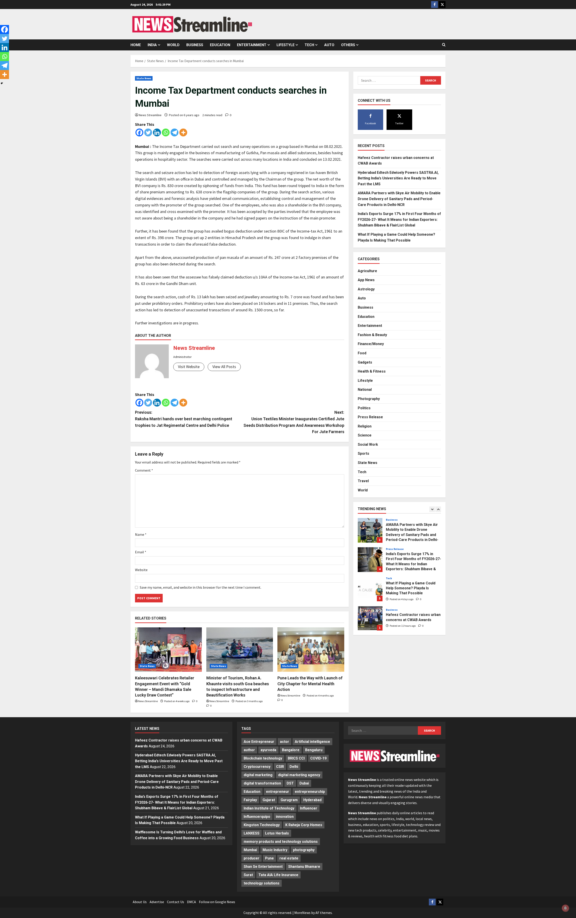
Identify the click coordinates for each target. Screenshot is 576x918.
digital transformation (262, 783)
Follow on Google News (217, 902)
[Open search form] (444, 45)
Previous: (183, 419)
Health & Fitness (372, 371)
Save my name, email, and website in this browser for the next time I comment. (200, 587)
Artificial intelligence (312, 741)
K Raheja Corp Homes (303, 825)
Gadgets (365, 362)
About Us (140, 902)
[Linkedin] (157, 132)
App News (366, 280)
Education (220, 45)
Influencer (308, 808)
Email (140, 552)
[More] (183, 132)
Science (364, 435)
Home (135, 45)
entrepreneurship (310, 791)
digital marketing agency (299, 775)
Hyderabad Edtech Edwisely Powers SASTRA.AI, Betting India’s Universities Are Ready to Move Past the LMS (398, 178)
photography (304, 850)
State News (143, 78)
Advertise (157, 902)
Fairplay (250, 800)
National (365, 389)
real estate (288, 858)
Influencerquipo (257, 816)
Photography (369, 399)
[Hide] (2, 83)
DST (290, 783)
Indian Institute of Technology (269, 808)
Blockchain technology (263, 758)
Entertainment (251, 45)
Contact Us (175, 902)
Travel (363, 481)
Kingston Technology (262, 825)
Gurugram (289, 800)
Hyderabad (312, 800)
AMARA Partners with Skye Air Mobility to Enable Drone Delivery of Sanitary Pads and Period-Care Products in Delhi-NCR (399, 199)
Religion (364, 426)
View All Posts (224, 366)
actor (284, 741)
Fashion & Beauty (372, 335)
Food (362, 353)
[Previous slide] (432, 509)
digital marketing (258, 775)
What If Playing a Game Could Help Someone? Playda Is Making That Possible (370, 589)
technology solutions (261, 883)
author (249, 750)
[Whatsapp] (166, 132)
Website (141, 570)
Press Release (370, 417)
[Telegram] (174, 132)
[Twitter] (148, 132)
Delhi (294, 766)
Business (194, 45)
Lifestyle (286, 45)
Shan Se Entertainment (263, 866)
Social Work (368, 444)
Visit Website (189, 366)
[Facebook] (139, 132)
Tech (309, 45)
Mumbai (250, 850)
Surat (248, 875)
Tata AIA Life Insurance (278, 875)
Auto (329, 45)
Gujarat (269, 800)
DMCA (191, 902)
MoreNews (302, 912)
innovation (285, 816)
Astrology (366, 289)
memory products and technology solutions (281, 841)
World (173, 45)
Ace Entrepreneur (259, 741)
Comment (144, 470)
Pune (269, 858)
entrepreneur (277, 791)
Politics (364, 408)
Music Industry (275, 850)
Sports (363, 453)
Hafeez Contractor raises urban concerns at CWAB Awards (370, 618)
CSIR (280, 766)
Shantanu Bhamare (304, 866)
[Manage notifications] (565, 908)
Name (140, 534)
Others (348, 45)
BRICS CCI (296, 758)
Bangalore (290, 750)
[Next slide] (438, 509)
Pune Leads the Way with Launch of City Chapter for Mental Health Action (309, 684)
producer (251, 858)
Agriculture (367, 271)
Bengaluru (313, 750)
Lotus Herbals (277, 833)
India (152, 45)
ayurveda (268, 750)
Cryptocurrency (257, 766)
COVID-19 (318, 758)
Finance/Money (371, 344)
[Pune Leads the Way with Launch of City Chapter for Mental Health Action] (310, 649)
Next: (293, 422)
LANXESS (251, 833)
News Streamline (150, 115)
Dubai (304, 783)
